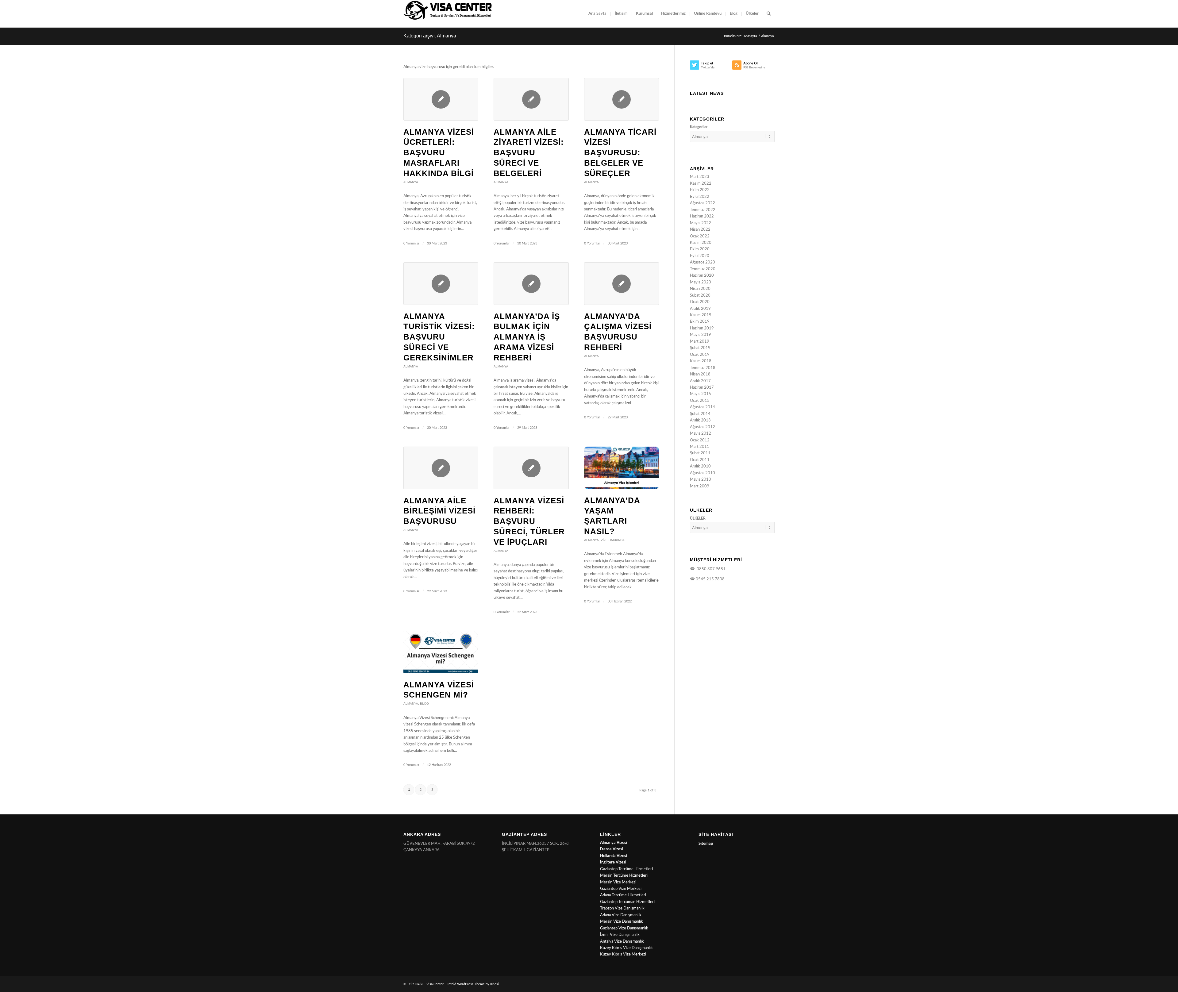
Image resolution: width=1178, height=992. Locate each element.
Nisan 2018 (700, 374)
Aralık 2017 (700, 381)
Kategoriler (698, 127)
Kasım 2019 (700, 315)
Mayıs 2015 (700, 394)
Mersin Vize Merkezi (618, 882)
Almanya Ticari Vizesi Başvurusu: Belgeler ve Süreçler (620, 152)
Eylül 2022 (699, 197)
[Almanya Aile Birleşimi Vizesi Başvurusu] (440, 468)
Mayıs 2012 (700, 434)
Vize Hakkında (613, 540)
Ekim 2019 (700, 322)
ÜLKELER (698, 518)
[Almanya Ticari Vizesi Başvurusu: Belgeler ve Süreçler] (621, 99)
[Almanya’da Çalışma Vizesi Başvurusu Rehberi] (621, 283)
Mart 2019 (699, 342)
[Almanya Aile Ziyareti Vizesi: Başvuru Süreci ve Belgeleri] (531, 99)
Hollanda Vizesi (613, 856)
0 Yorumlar (411, 243)
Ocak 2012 (700, 440)
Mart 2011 (699, 447)
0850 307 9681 (710, 569)
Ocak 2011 (700, 460)
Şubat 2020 (700, 296)
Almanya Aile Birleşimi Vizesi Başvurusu (439, 511)
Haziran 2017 (702, 388)
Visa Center (435, 984)
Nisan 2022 (700, 230)
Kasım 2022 (700, 184)
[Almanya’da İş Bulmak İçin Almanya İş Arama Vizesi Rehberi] (531, 283)
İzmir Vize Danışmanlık (620, 935)
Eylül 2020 (699, 256)
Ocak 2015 (700, 401)
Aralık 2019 (700, 309)
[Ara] (769, 13)
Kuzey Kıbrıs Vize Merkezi (623, 954)
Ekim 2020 (700, 249)
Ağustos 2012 (702, 427)
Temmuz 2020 (702, 269)
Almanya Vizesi (613, 843)
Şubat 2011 (700, 453)
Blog (424, 703)
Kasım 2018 (700, 361)
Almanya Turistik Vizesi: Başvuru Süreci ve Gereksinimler (439, 337)
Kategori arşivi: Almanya (429, 35)
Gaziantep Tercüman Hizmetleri (627, 902)
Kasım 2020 (700, 243)
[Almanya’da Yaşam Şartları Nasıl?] (621, 468)
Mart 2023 (699, 177)
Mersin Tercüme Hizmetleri (624, 876)
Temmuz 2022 (702, 210)
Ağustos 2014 (702, 407)
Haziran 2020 (702, 276)
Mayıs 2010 (700, 480)
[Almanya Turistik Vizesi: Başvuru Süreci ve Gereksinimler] (440, 283)
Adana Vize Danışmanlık (620, 915)
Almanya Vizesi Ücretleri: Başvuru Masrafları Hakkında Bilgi (438, 152)
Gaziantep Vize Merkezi (620, 889)
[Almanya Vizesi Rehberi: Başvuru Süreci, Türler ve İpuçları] (531, 468)
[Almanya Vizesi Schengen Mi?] (440, 652)
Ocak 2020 (700, 302)
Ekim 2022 (700, 190)
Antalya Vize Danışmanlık (622, 942)
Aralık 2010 (700, 466)
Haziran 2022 (702, 216)
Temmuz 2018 (702, 368)
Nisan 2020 (700, 289)
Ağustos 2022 (702, 203)
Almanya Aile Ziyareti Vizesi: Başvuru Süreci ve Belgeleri (529, 152)
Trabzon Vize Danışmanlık (622, 908)
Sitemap (706, 844)
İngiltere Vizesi (613, 862)
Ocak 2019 (700, 355)
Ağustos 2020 (702, 262)
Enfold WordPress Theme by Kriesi (473, 984)
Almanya (410, 182)
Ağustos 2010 (702, 473)
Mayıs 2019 (700, 335)
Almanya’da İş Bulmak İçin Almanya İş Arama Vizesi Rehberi (527, 337)
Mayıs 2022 (700, 223)
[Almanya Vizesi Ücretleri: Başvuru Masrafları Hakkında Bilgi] (440, 99)
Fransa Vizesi (611, 849)
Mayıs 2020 (700, 282)
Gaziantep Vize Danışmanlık (624, 928)
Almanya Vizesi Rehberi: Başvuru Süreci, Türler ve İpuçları (529, 521)
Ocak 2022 (700, 236)
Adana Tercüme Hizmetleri (623, 895)
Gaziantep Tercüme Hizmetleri (626, 869)
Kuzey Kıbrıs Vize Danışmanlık (626, 948)
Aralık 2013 (700, 420)
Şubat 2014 (700, 414)
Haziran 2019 (702, 328)
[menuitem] (597, 13)
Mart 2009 (699, 486)
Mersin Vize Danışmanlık (621, 922)
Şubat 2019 (700, 348)
